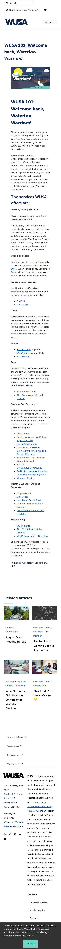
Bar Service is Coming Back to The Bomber (44, 646)
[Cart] (45, 10)
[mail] (10, 839)
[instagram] (5, 834)
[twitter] (15, 834)
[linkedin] (20, 834)
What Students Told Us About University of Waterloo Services (15, 699)
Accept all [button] (30, 943)
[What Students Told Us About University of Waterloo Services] (16, 661)
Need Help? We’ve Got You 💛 (43, 695)
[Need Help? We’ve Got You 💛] (44, 661)
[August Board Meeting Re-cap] (16, 607)
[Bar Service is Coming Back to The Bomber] (44, 607)
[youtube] (5, 839)
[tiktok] (10, 834)
